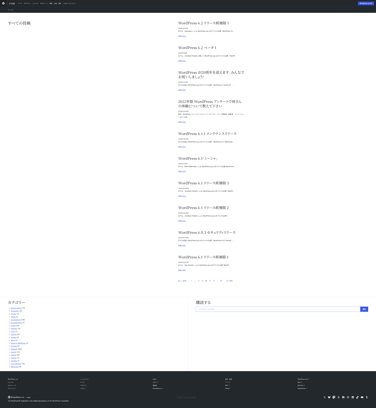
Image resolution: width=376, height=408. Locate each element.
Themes (14, 358)
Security (14, 352)
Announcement (16, 308)
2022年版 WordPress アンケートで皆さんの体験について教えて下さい (210, 103)
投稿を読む (182, 36)
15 (213, 281)
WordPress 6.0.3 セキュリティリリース (207, 232)
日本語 (28, 397)
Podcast (14, 346)
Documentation (16, 323)
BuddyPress (302, 388)
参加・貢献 (228, 379)
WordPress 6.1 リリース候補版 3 (203, 183)
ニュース (10, 10)
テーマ (82, 382)
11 (198, 281)
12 (202, 281)
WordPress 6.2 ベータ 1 (197, 47)
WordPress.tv (158, 388)
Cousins (13, 314)
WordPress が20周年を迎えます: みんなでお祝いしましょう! (211, 74)
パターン (83, 388)
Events (13, 326)
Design (13, 317)
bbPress (301, 385)
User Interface (16, 364)
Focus (13, 332)
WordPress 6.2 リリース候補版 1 (203, 23)
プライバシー (12, 388)
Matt (300, 382)
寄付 (227, 385)
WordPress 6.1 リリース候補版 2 (203, 207)
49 (221, 281)
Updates (14, 361)
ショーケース (84, 379)
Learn (154, 379)
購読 (364, 309)
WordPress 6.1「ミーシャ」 (198, 158)
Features (14, 329)
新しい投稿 (182, 281)
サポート (155, 382)
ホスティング (12, 385)
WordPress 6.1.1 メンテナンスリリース (207, 133)
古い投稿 (229, 281)
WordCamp (15, 367)
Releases (14, 349)
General (13, 334)
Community (15, 311)
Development (15, 320)
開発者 (155, 385)
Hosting (13, 337)
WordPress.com (304, 379)
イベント (228, 382)
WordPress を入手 (366, 3)
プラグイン (83, 385)
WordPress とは (13, 379)
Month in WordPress (18, 343)
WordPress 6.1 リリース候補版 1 (203, 257)
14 (210, 281)
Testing (13, 355)
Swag (227, 388)
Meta (13, 340)
